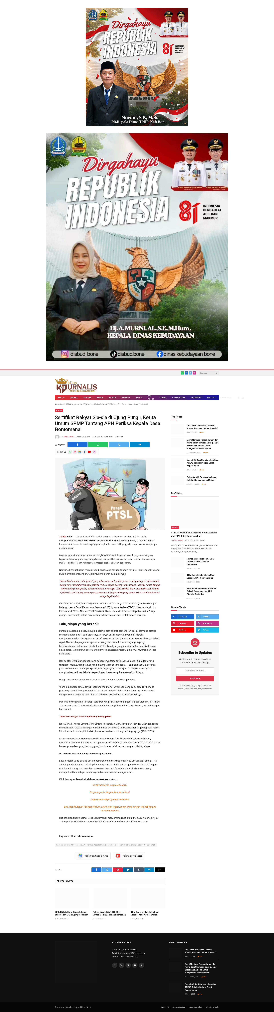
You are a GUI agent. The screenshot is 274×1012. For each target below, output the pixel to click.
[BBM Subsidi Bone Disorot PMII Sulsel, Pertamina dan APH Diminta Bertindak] (177, 592)
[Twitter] (45, 558)
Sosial (163, 397)
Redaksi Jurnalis (212, 1007)
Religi (139, 397)
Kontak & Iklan (179, 1007)
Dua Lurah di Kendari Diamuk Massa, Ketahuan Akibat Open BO (202, 427)
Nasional (196, 397)
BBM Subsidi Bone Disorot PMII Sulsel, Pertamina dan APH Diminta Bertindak (201, 591)
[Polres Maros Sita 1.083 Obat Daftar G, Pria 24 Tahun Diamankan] (110, 898)
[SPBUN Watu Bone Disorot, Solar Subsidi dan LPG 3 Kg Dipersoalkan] (72, 898)
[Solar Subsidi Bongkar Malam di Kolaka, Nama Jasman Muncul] (177, 480)
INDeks (74, 397)
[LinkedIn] (45, 565)
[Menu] (243, 397)
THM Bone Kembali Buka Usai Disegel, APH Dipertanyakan (144, 913)
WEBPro (87, 1007)
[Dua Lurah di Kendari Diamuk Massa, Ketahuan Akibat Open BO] (177, 429)
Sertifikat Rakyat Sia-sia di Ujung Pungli (137, 844)
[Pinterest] (45, 572)
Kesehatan (226, 397)
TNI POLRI (151, 397)
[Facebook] (45, 551)
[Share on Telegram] (140, 444)
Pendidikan (178, 397)
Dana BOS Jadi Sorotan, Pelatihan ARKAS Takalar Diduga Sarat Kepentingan (203, 463)
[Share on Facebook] (77, 444)
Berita (61, 397)
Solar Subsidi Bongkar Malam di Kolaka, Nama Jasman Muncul (202, 478)
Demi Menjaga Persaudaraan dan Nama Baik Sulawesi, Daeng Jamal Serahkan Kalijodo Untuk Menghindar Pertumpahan (203, 444)
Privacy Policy (196, 689)
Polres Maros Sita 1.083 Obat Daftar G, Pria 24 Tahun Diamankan (109, 913)
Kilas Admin (69, 437)
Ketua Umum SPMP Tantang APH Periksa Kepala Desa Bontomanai (86, 844)
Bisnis (100, 397)
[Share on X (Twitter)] (119, 444)
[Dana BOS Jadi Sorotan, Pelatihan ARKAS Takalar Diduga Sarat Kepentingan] (177, 463)
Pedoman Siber (195, 1007)
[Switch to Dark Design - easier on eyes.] (238, 397)
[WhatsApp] (45, 544)
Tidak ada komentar (104, 437)
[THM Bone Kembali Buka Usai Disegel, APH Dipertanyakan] (148, 898)
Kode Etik (165, 1007)
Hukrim (126, 397)
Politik (211, 397)
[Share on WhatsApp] (98, 444)
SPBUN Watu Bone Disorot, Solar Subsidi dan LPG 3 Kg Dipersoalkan (71, 913)
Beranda (58, 404)
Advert (87, 397)
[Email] (45, 579)
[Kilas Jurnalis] (76, 385)
